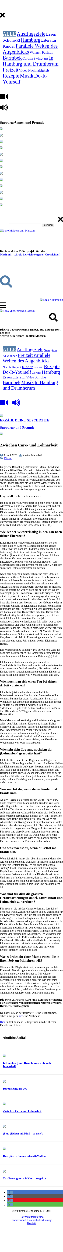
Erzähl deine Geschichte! (25, 420)
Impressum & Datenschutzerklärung (31, 1220)
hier (21, 1015)
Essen (51, 34)
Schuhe (9, 40)
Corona (27, 58)
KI (18, 40)
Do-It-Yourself (17, 372)
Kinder (9, 46)
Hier (2, 1021)
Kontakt (31, 1223)
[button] (10, 1192)
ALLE (9, 34)
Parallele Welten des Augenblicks (26, 357)
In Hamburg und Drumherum (30, 61)
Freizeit (10, 70)
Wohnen (35, 52)
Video (23, 70)
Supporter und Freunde (17, 427)
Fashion (47, 52)
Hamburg (30, 40)
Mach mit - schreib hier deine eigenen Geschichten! (30, 254)
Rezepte (11, 76)
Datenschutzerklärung (31, 1216)
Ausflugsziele (31, 34)
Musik (26, 76)
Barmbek (12, 58)
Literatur (48, 40)
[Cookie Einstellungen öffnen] (26, 1250)
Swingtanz (40, 58)
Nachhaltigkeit (38, 70)
